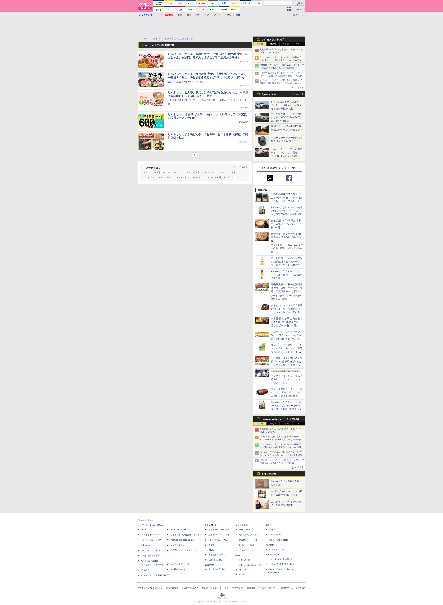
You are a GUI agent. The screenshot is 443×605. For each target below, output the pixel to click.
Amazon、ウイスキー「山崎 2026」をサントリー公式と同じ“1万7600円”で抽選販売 (286, 405)
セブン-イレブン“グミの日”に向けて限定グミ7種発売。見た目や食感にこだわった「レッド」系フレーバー (281, 83)
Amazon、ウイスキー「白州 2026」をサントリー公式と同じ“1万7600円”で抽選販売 (286, 211)
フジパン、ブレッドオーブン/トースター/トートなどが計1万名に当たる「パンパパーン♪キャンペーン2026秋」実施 (286, 338)
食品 (189, 15)
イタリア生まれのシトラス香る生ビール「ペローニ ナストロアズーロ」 (286, 379)
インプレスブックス (179, 564)
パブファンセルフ (277, 549)
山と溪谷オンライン (218, 554)
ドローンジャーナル (150, 550)
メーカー (218, 15)
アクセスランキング (273, 39)
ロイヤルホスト (207, 172)
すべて (146, 172)
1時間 (260, 44)
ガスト (155, 172)
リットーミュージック (219, 529)
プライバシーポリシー (232, 587)
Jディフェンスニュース (250, 535)
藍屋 (188, 172)
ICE (267, 525)
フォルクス (179, 177)
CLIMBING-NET (216, 560)
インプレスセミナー (179, 545)
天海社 (272, 529)
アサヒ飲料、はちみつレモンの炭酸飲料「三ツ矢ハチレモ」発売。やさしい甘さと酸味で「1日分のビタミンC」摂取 (286, 265)
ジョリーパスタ (164, 177)
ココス (230, 172)
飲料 (198, 15)
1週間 (286, 44)
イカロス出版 (241, 525)
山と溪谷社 (210, 550)
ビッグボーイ (149, 177)
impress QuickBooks (278, 540)
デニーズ (220, 172)
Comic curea (275, 535)
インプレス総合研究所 (151, 540)
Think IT (144, 529)
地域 (229, 15)
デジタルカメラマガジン (152, 565)
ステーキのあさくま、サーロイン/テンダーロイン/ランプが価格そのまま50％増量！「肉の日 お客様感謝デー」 (282, 75)
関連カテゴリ (153, 168)
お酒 (207, 15)
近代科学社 (210, 565)
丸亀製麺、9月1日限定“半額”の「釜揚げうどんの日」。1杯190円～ (286, 224)
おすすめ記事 (269, 473)
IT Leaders (146, 545)
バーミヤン (166, 172)
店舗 (180, 15)
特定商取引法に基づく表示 (293, 587)
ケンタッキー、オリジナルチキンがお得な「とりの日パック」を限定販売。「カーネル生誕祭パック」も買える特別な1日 (281, 60)
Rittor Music (211, 525)
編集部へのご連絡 (210, 587)
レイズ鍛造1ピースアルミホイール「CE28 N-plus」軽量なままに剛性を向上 (286, 105)
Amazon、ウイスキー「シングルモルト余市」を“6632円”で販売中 (286, 275)
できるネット (147, 570)
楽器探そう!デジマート (219, 535)
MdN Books (244, 560)
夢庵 (195, 172)
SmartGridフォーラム (180, 529)
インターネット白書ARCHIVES (155, 575)
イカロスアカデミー (248, 550)
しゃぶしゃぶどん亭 (212, 177)
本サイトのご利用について (149, 587)
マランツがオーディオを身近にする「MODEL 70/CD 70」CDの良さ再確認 (287, 117)
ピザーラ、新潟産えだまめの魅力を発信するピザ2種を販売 (286, 237)
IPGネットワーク (274, 554)
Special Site (269, 94)
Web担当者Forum (149, 535)
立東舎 (212, 545)
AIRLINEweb (245, 529)
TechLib (242, 574)
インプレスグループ (268, 587)
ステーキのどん (194, 177)
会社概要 (251, 587)
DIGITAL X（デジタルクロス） (184, 550)
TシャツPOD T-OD (218, 540)
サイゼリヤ (228, 177)
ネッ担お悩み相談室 (150, 555)
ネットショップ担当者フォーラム (186, 535)
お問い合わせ (172, 587)
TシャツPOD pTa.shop (280, 559)
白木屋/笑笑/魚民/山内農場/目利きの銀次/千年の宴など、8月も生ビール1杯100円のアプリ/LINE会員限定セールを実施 (287, 325)
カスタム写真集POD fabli (281, 564)
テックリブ (240, 570)
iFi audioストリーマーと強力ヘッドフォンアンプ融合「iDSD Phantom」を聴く (286, 152)
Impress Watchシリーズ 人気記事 (280, 419)
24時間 (273, 44)
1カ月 (299, 44)
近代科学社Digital (217, 569)
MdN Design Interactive (250, 565)
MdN (237, 555)
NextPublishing (177, 569)
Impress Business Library (182, 540)
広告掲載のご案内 (190, 587)
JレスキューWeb (247, 545)
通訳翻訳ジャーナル (248, 540)
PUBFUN (270, 545)
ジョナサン (178, 172)
